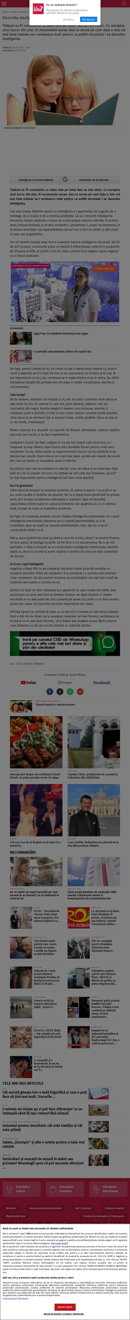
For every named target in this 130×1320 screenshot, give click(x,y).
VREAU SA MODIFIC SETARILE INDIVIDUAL (64, 1314)
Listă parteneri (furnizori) (15, 1298)
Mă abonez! (88, 19)
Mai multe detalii (59, 1243)
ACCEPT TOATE (65, 1307)
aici (104, 1260)
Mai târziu (68, 19)
